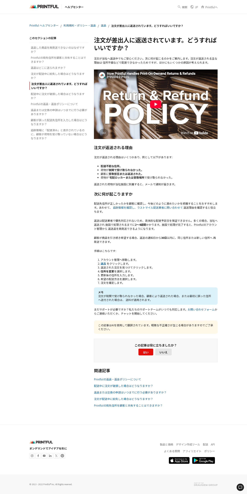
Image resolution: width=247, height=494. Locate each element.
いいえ (163, 352)
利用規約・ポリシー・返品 (80, 25)
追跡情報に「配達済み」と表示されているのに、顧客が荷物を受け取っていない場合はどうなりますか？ (59, 134)
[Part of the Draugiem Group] (206, 484)
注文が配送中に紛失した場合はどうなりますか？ (123, 399)
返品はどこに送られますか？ (48, 68)
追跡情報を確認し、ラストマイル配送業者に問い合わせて (148, 207)
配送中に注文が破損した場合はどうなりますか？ (123, 386)
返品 (103, 25)
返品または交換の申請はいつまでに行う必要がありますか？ (130, 392)
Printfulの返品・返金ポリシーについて (54, 104)
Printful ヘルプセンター (43, 25)
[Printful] (44, 6)
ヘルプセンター (74, 7)
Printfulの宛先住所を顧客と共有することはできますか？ (128, 405)
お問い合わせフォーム (201, 309)
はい (146, 352)
